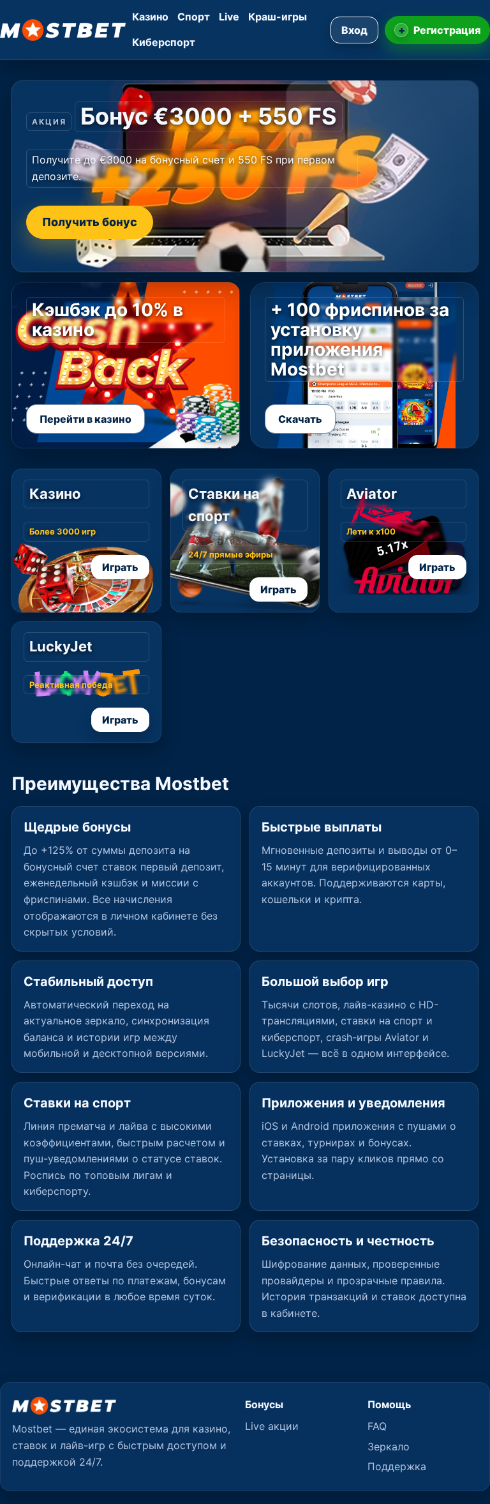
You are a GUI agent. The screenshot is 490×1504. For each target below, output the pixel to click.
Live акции (272, 1426)
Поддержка (397, 1466)
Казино (150, 16)
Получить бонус (89, 222)
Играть (120, 567)
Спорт (193, 16)
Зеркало (389, 1446)
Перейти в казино (85, 419)
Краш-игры (277, 16)
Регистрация (439, 30)
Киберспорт (163, 42)
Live (229, 16)
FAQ (377, 1426)
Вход (354, 30)
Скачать (300, 419)
